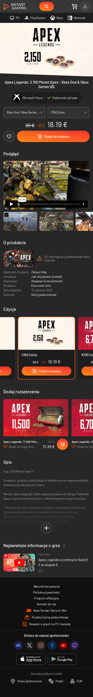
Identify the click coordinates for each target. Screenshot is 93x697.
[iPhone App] (30, 659)
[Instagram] (40, 645)
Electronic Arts (41, 285)
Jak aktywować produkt (46, 276)
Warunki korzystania (47, 586)
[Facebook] (52, 645)
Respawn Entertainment (47, 281)
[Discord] (18, 645)
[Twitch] (74, 645)
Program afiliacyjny (46, 598)
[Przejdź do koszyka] (74, 6)
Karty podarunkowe (43, 295)
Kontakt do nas (46, 604)
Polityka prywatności (46, 592)
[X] (29, 645)
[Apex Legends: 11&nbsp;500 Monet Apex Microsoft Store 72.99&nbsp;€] (35, 418)
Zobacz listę (39, 272)
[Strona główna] (14, 6)
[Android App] (62, 659)
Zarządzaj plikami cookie (46, 673)
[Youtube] (63, 645)
